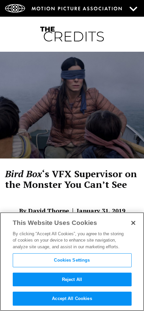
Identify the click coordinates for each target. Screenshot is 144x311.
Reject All (72, 279)
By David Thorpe (44, 211)
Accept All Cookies (72, 298)
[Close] (133, 223)
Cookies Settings (72, 260)
